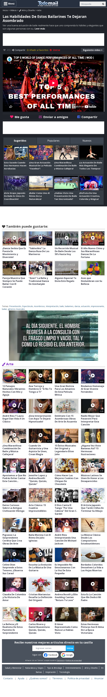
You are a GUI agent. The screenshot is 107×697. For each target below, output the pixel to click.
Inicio (5, 10)
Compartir (20, 50)
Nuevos (86, 140)
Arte (39, 10)
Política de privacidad (74, 660)
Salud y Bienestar (13, 667)
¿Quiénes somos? (38, 678)
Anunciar (99, 678)
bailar (4, 309)
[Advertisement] (53, 39)
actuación (85, 306)
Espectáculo (27, 306)
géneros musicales (16, 309)
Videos (13, 10)
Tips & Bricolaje (54, 667)
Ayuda (21, 678)
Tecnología (64, 672)
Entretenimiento (73, 667)
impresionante (97, 306)
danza (77, 306)
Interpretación (52, 306)
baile (62, 306)
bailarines (69, 306)
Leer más (40, 28)
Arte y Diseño (28, 10)
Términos (60, 660)
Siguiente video (91, 50)
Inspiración (50, 672)
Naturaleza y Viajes (34, 667)
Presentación (15, 306)
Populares (53, 140)
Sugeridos (20, 140)
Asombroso (39, 306)
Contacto (8, 678)
